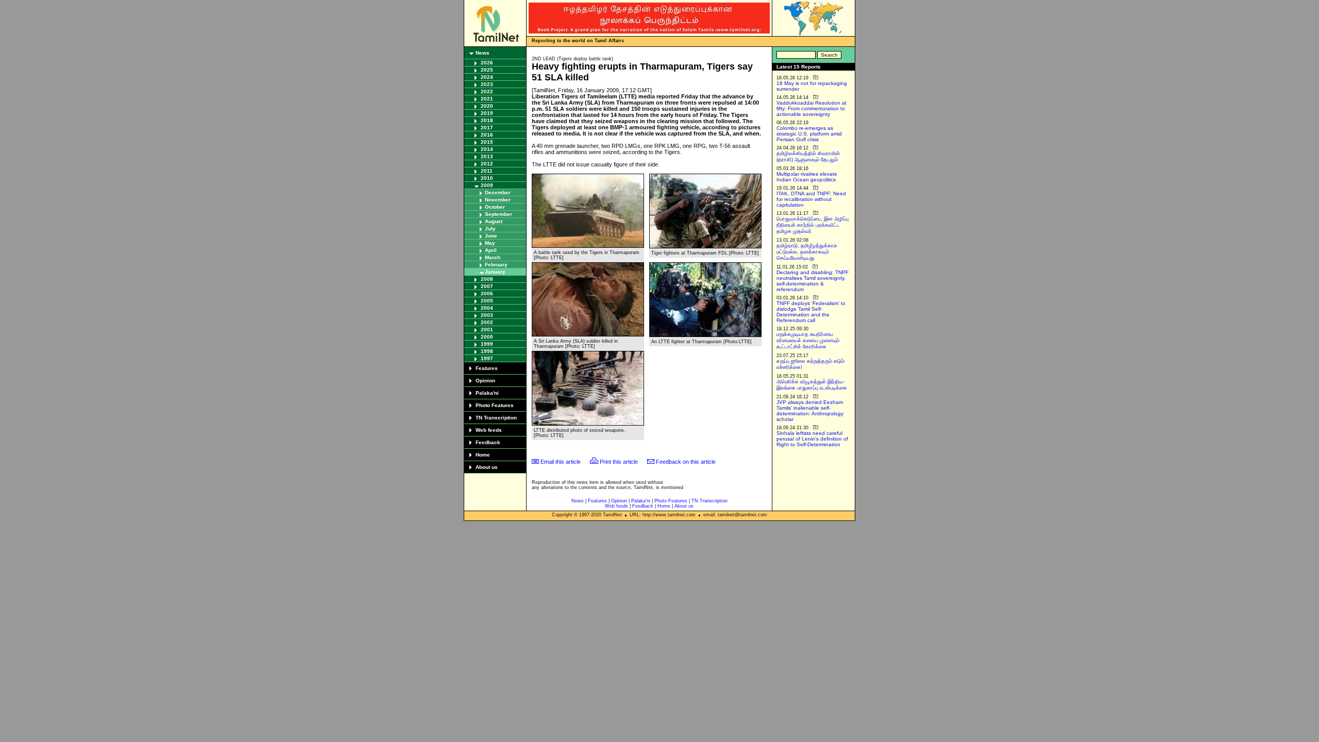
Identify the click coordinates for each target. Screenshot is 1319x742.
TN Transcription (496, 417)
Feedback (488, 442)
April (491, 250)
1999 (487, 344)
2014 (487, 149)
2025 (487, 70)
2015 (487, 142)
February (496, 264)
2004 (487, 308)
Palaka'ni (487, 393)
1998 (487, 351)
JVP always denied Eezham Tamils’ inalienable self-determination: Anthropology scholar (809, 410)
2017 (487, 127)
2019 (487, 113)
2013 (487, 156)
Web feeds (489, 430)
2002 (487, 322)
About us (487, 467)
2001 (487, 329)
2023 (487, 84)
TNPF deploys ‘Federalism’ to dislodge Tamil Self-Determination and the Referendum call (810, 311)
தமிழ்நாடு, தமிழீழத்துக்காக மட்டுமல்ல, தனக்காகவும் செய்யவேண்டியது (806, 252)
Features (487, 368)
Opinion (485, 380)
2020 (487, 106)
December (498, 192)
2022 (487, 91)
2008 (487, 279)
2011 (487, 171)
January (495, 272)
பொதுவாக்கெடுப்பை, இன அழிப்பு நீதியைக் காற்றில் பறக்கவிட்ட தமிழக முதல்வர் (812, 225)
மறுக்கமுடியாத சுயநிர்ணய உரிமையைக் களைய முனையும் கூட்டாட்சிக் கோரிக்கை (807, 340)
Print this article (619, 462)
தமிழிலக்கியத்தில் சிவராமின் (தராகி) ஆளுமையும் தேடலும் (808, 156)
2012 (487, 163)
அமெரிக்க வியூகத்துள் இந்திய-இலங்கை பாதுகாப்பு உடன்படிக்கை (811, 385)
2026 (487, 62)
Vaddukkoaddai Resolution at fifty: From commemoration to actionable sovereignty (811, 108)
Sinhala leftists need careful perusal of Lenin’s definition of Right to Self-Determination (812, 438)
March (492, 257)
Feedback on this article (686, 462)
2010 (487, 178)
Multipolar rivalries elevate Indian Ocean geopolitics (806, 176)
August (493, 221)
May (490, 243)
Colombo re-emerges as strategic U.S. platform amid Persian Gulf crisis (809, 133)
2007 (487, 286)
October (495, 207)
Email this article (560, 462)
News (482, 53)
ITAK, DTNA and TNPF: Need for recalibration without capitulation (811, 199)
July (490, 228)
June (491, 236)
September (498, 214)
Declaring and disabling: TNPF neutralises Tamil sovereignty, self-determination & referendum (812, 280)
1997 (487, 358)
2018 (487, 120)
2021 (487, 99)
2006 (487, 293)
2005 (487, 300)
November (498, 200)
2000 (487, 337)
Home (483, 455)
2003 (487, 315)
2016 (487, 135)
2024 (487, 77)
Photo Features (495, 405)
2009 (487, 185)
